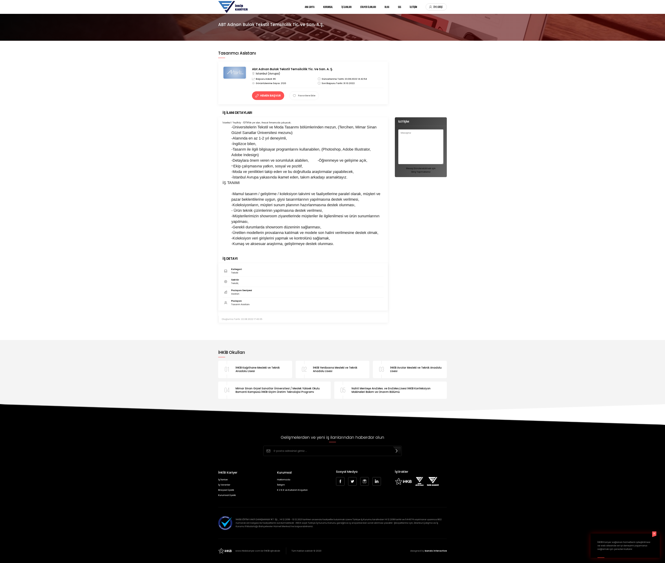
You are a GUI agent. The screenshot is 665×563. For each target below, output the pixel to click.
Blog (387, 6)
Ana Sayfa (309, 6)
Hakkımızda (283, 479)
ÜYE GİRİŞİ (437, 6)
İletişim (281, 484)
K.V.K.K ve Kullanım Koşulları (292, 490)
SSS (399, 6)
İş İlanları (347, 6)
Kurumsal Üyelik (227, 495)
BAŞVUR (270, 96)
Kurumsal (328, 6)
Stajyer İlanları (368, 6)
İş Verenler (224, 484)
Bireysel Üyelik (226, 490)
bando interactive (436, 550)
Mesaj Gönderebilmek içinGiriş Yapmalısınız (421, 170)
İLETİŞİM (413, 6)
